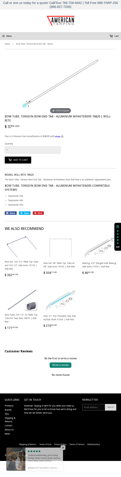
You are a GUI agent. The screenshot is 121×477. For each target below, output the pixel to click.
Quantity (9, 143)
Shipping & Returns (27, 444)
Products (9, 405)
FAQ (7, 414)
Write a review (60, 365)
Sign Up (110, 407)
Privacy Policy (60, 444)
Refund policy (93, 444)
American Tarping (20, 455)
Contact (8, 425)
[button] (117, 237)
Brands (8, 410)
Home (7, 44)
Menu (9, 36)
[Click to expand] (60, 84)
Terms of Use (45, 444)
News (7, 433)
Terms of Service (76, 444)
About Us (9, 429)
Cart (116, 36)
